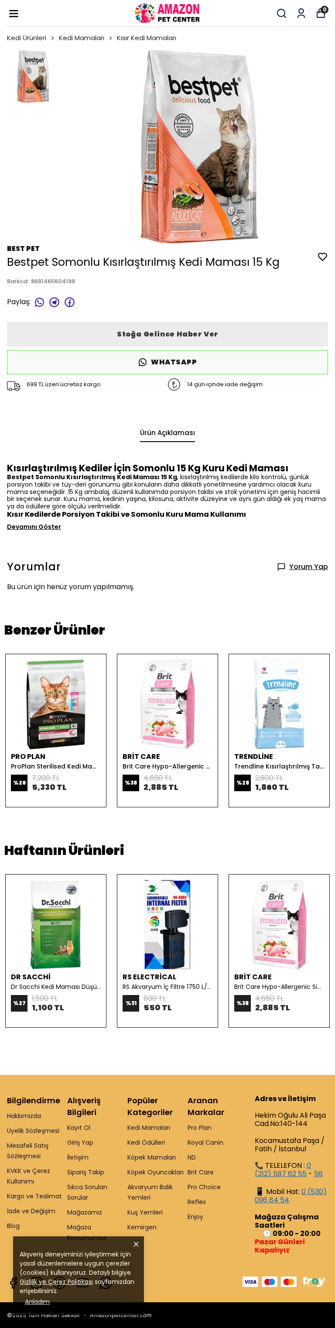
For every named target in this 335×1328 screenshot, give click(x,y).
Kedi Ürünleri (26, 37)
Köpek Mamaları (151, 1157)
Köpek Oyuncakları (155, 1172)
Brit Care (201, 1172)
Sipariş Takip (85, 1172)
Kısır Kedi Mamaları (146, 37)
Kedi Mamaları (81, 37)
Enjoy (195, 1216)
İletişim (78, 1157)
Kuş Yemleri (145, 1212)
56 (318, 1174)
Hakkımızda (24, 1116)
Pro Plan (200, 1127)
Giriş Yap (80, 1142)
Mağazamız (84, 1212)
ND (192, 1157)
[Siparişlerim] (301, 13)
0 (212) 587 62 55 (283, 1169)
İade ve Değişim (31, 1211)
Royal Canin (205, 1142)
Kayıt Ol (78, 1127)
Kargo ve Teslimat (34, 1196)
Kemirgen (142, 1227)
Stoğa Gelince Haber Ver (167, 334)
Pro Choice (204, 1187)
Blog (13, 1226)
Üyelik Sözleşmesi (33, 1130)
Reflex (197, 1202)
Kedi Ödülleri (146, 1142)
